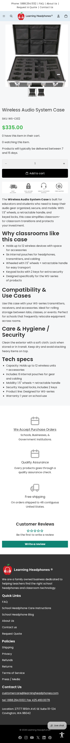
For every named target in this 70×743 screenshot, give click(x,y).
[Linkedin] (44, 738)
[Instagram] (26, 738)
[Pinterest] (50, 738)
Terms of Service (13, 673)
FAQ (41, 3)
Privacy (7, 654)
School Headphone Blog (18, 614)
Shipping (7, 647)
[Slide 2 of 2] (41, 92)
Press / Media (11, 679)
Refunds (7, 660)
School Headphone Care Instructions (26, 608)
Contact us (9, 627)
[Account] (58, 16)
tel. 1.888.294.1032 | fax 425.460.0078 (26, 700)
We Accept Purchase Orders (35, 429)
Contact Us (46, 7)
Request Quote (12, 634)
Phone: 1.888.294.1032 (23, 3)
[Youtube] (32, 738)
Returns (7, 666)
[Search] (11, 16)
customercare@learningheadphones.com (30, 693)
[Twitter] (38, 738)
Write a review (35, 544)
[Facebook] (20, 738)
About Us (52, 3)
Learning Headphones (39, 729)
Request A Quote (27, 7)
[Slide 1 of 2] (32, 92)
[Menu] (4, 16)
